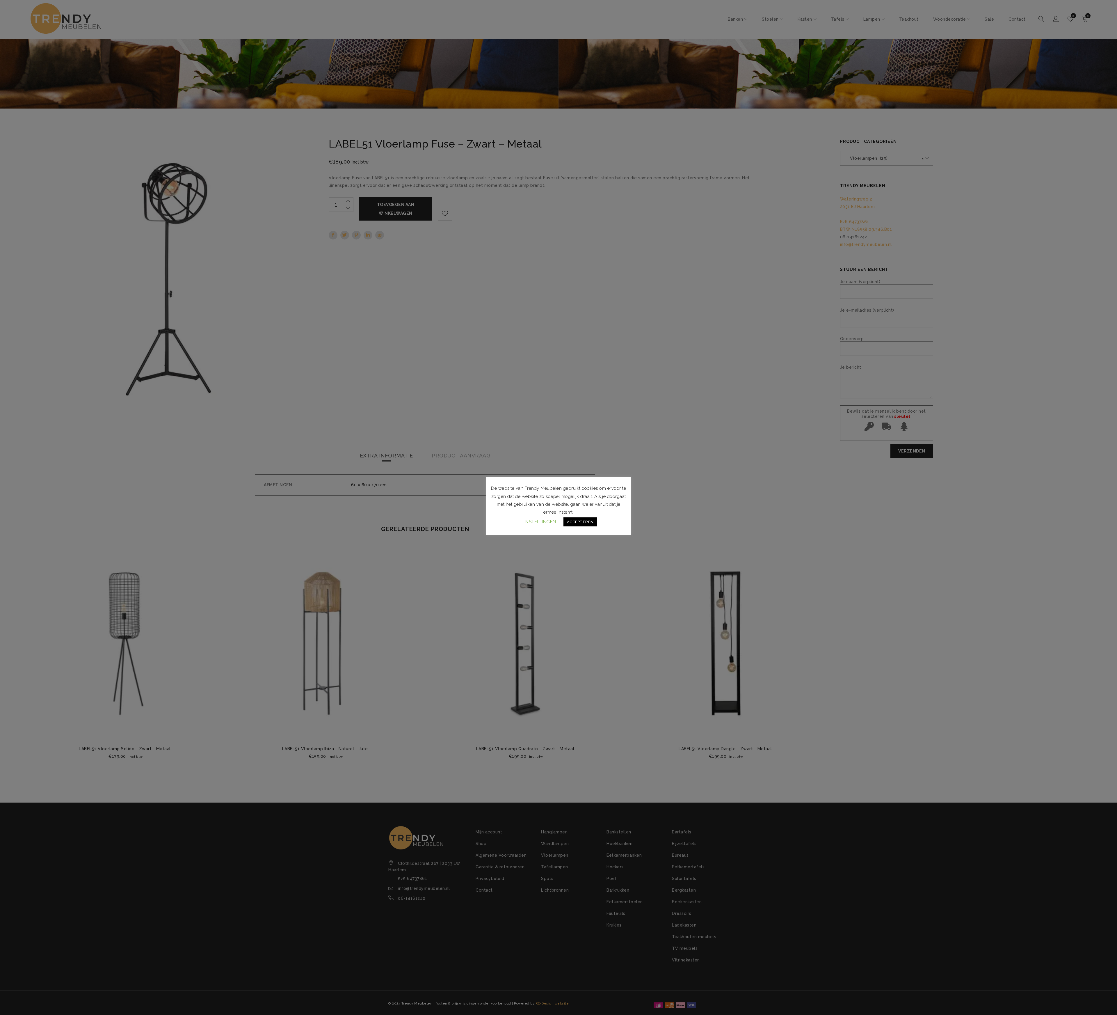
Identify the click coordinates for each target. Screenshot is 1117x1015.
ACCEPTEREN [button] (580, 522)
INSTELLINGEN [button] (540, 521)
